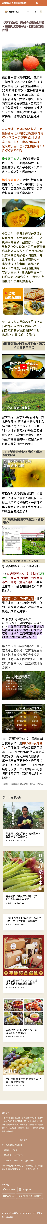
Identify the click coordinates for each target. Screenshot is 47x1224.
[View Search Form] (34, 12)
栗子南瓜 (40, 784)
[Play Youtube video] (23, 366)
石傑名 (9, 1085)
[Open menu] (28, 12)
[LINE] (42, 3)
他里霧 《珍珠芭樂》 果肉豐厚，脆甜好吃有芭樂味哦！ (23, 835)
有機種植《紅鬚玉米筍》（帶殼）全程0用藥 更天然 (21, 898)
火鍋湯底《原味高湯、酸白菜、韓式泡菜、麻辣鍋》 (23, 1031)
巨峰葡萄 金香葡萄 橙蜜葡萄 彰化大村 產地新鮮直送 (23, 1080)
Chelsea (10, 840)
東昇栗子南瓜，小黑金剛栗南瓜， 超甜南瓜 (23, 784)
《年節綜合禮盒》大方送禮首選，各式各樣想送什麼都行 (21, 982)
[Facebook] (37, 3)
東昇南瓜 (5, 784)
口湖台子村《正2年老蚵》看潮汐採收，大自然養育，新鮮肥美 (23, 919)
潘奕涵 (9, 903)
